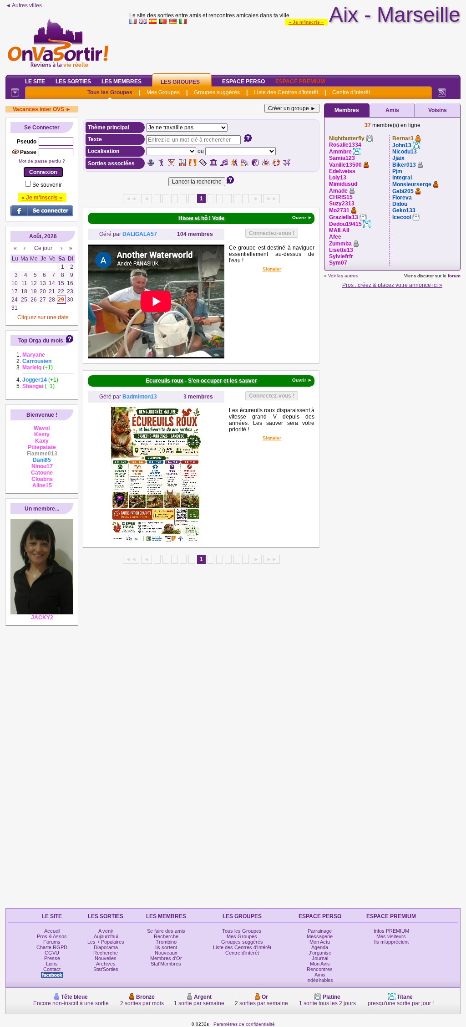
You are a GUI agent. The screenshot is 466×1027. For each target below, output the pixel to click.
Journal (320, 958)
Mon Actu (319, 942)
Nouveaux (166, 952)
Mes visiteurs (391, 936)
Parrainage (320, 931)
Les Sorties (73, 81)
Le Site (35, 81)
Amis (392, 110)
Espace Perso (243, 81)
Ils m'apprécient (391, 942)
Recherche (105, 952)
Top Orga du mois (40, 340)
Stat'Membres (166, 963)
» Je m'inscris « (306, 22)
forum (454, 275)
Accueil (52, 931)
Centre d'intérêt (351, 92)
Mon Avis (320, 963)
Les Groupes (180, 82)
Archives (106, 963)
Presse (52, 958)
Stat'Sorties (105, 969)
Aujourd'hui (106, 936)
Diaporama (106, 947)
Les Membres (121, 81)
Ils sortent (166, 947)
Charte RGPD (51, 947)
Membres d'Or (166, 958)
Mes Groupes (163, 92)
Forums (52, 942)
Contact (52, 969)
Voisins (437, 110)
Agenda (319, 947)
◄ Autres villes (23, 5)
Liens (52, 963)
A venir (105, 931)
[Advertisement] (295, 47)
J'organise (320, 952)
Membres (346, 110)
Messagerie (320, 936)
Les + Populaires (105, 942)
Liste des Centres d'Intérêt (286, 92)
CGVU (52, 952)
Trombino (166, 942)
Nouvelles (105, 958)
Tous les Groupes (109, 92)
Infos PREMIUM (391, 931)
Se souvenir (47, 185)
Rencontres (320, 969)
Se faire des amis (166, 931)
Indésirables (319, 980)
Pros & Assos (52, 936)
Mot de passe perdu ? (42, 161)
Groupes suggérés (217, 92)
